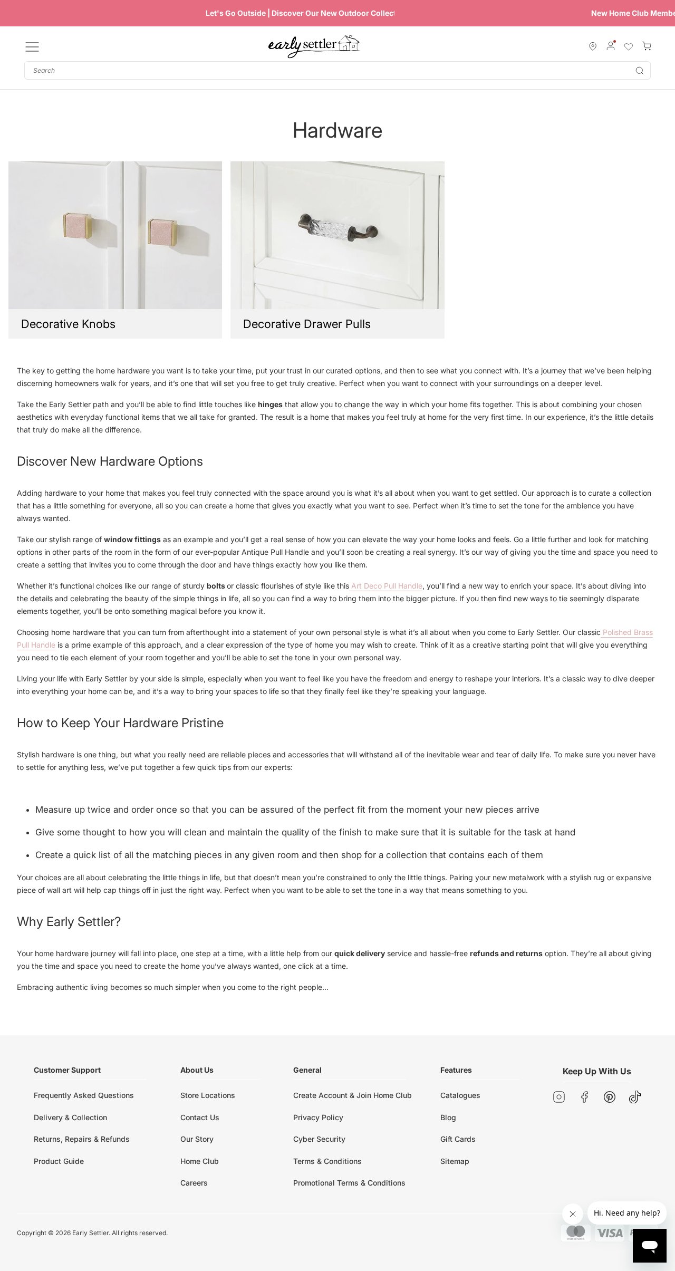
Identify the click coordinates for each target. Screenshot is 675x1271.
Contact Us (199, 1117)
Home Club (199, 1161)
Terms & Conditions (327, 1161)
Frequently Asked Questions (84, 1095)
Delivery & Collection (70, 1117)
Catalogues (460, 1095)
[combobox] (337, 70)
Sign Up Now (476, 12)
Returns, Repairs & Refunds (82, 1138)
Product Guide (59, 1161)
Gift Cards (458, 1138)
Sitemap (454, 1161)
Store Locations (207, 1095)
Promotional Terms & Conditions (349, 1182)
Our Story (197, 1138)
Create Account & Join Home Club (352, 1095)
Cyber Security (319, 1138)
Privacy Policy (318, 1117)
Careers (194, 1182)
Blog (448, 1117)
